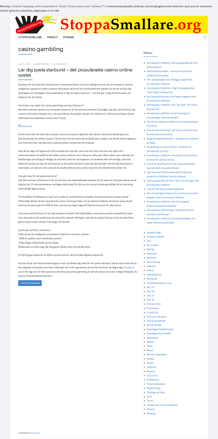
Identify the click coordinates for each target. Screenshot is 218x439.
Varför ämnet (154, 324)
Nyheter (151, 265)
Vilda (149, 345)
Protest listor (154, 303)
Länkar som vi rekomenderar (162, 404)
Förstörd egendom (157, 354)
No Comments (60, 64)
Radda (150, 341)
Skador (150, 358)
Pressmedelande (156, 383)
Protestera (152, 308)
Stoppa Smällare (30, 37)
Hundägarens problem (159, 333)
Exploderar (153, 337)
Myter (150, 362)
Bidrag (150, 249)
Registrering (153, 387)
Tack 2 (150, 400)
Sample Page (154, 232)
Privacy (52, 37)
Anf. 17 (150, 295)
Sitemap (68, 37)
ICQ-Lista (152, 375)
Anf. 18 (150, 299)
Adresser (152, 257)
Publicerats (153, 379)
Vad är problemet (156, 320)
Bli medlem (153, 244)
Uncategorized (41, 64)
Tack (149, 396)
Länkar (150, 270)
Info (149, 240)
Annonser (152, 253)
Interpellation (154, 274)
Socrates (35, 433)
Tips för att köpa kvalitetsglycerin (165, 188)
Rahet (150, 350)
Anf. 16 (150, 291)
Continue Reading (30, 283)
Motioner (152, 278)
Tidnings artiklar (156, 392)
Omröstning (153, 261)
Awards (151, 371)
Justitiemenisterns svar (159, 282)
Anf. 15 (150, 287)
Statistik (151, 366)
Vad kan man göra (156, 316)
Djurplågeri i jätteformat (160, 329)
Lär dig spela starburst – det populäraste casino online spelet (75, 72)
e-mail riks (152, 312)
